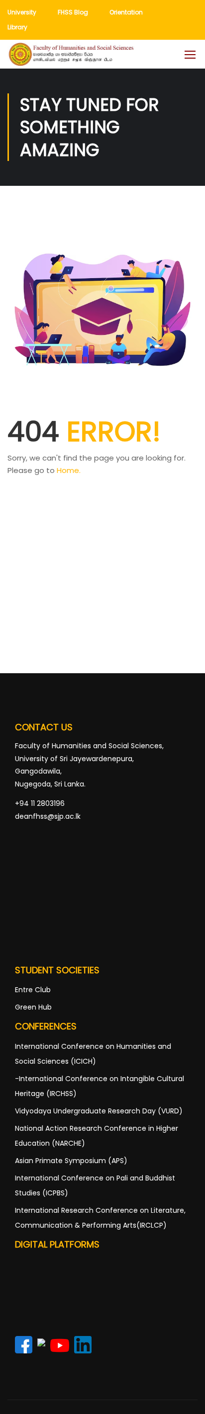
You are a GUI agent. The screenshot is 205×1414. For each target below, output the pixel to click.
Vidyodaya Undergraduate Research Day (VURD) (99, 1111)
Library (17, 27)
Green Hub (33, 1007)
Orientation (126, 12)
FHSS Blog (73, 12)
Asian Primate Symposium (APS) (71, 1161)
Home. (69, 470)
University (21, 12)
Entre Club (33, 990)
